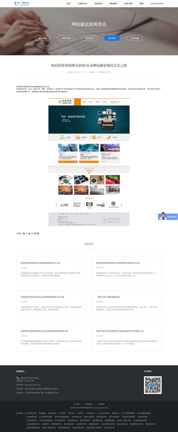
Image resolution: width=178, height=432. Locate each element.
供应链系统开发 (78, 428)
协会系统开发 (77, 417)
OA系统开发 (90, 413)
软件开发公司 (109, 428)
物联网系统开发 (64, 428)
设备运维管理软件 (33, 428)
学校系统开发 (60, 420)
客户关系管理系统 (128, 413)
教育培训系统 (85, 420)
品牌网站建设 (110, 420)
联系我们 (101, 404)
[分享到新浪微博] (30, 233)
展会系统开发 (122, 424)
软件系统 (135, 38)
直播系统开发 (94, 424)
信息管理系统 (142, 417)
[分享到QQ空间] (27, 233)
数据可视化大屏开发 (94, 428)
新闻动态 (89, 404)
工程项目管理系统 (128, 417)
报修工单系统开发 (49, 428)
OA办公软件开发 (103, 413)
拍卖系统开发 (81, 424)
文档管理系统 (32, 417)
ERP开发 (71, 413)
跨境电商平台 (56, 424)
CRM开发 (80, 413)
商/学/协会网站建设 (62, 417)
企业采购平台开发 (108, 424)
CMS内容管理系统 (46, 420)
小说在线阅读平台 (33, 424)
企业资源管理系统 (46, 417)
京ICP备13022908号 (77, 408)
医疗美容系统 (114, 417)
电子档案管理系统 (144, 413)
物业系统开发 (102, 417)
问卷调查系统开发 (136, 424)
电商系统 (45, 424)
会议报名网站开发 (140, 420)
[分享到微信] (38, 233)
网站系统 (112, 38)
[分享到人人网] (35, 233)
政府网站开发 (97, 420)
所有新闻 (43, 38)
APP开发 (89, 38)
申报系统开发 (69, 424)
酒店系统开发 (151, 424)
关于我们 (77, 404)
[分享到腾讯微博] (32, 233)
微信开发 (115, 413)
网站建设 (42, 413)
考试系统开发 (72, 420)
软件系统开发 (32, 413)
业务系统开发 (32, 420)
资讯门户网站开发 (124, 420)
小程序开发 (66, 38)
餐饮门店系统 (89, 417)
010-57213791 (157, 3)
